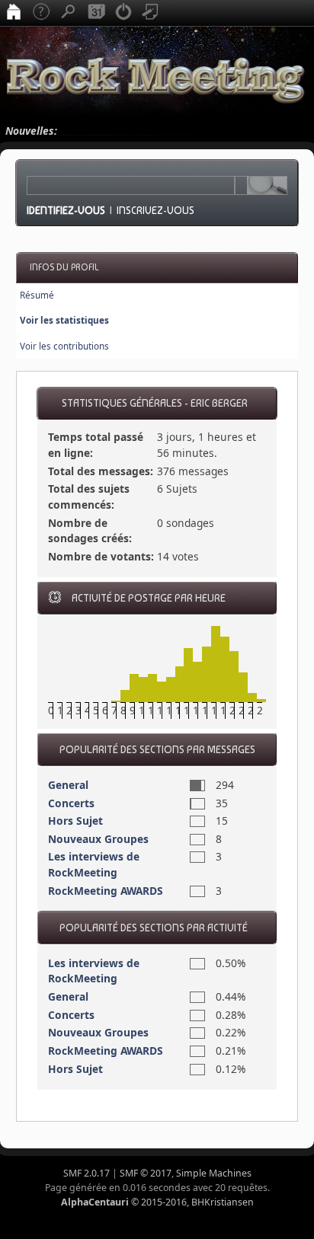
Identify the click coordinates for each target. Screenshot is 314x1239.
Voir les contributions (64, 346)
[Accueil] (13, 13)
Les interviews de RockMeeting (93, 864)
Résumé (37, 295)
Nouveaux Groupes (98, 839)
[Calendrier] (96, 13)
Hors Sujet (75, 820)
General (68, 785)
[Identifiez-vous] (123, 13)
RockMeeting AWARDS (105, 890)
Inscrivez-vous (155, 210)
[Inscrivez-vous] (151, 13)
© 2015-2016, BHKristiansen (157, 1202)
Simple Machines (214, 1173)
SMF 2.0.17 (86, 1173)
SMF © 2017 (145, 1173)
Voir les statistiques (64, 320)
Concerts (71, 803)
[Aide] (41, 13)
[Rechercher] (68, 13)
